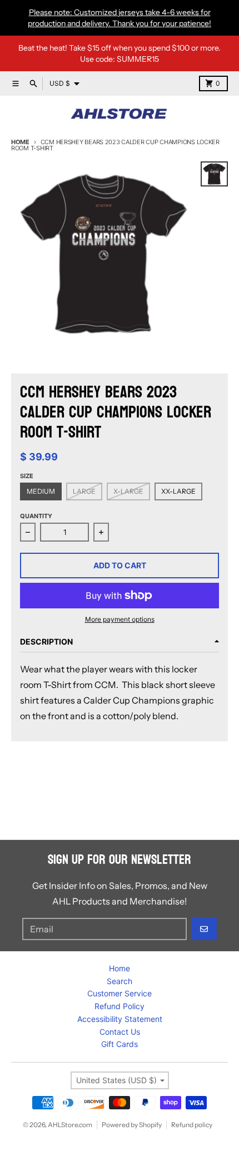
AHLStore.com (70, 1124)
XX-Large (178, 491)
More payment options (120, 619)
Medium (41, 491)
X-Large (128, 491)
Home (20, 142)
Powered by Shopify (132, 1124)
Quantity (36, 516)
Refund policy (191, 1124)
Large (84, 491)
